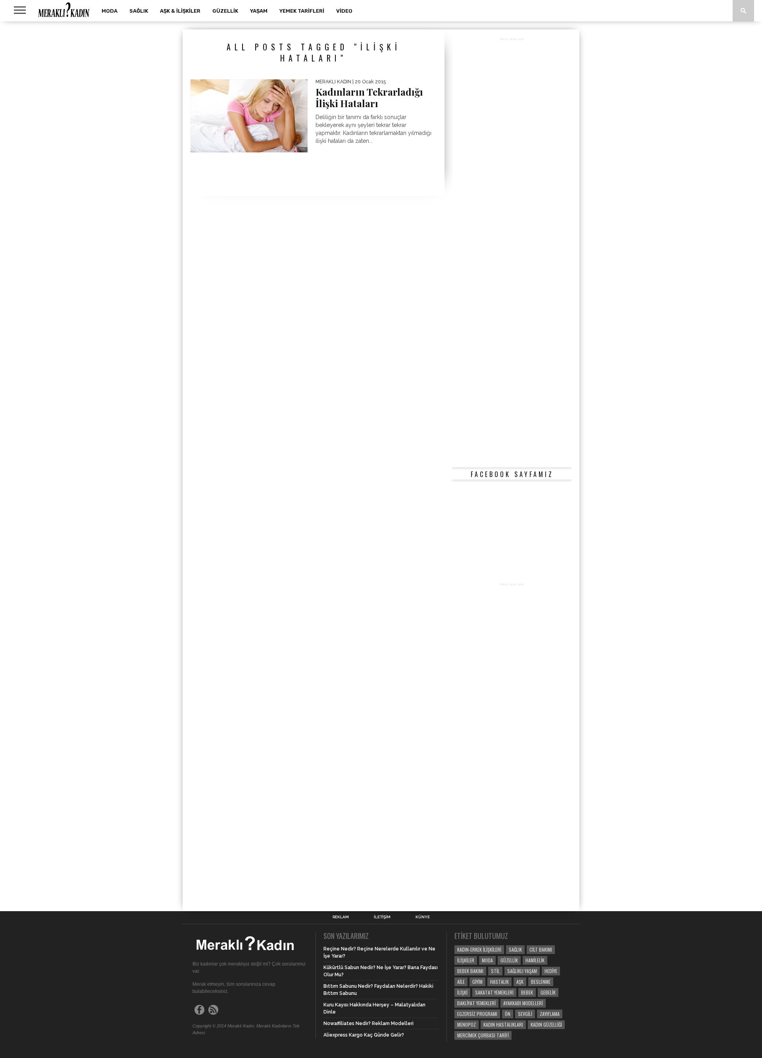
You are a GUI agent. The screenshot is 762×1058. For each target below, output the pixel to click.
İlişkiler (465, 960)
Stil (495, 971)
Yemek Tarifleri (301, 11)
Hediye (551, 971)
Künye (423, 917)
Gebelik (548, 992)
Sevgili (525, 1013)
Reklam (341, 917)
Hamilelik (535, 960)
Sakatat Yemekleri (494, 992)
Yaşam (258, 11)
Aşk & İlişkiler (180, 11)
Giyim (477, 981)
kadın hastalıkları (503, 1024)
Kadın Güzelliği (546, 1024)
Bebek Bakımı (470, 971)
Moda (109, 11)
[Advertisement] (512, 250)
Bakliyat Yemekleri (476, 1003)
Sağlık (138, 11)
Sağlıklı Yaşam (522, 971)
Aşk (519, 981)
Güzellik (225, 11)
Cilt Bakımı (540, 949)
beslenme (540, 981)
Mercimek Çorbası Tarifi (483, 1035)
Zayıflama (550, 1013)
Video (344, 11)
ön (507, 1013)
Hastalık (499, 981)
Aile (461, 981)
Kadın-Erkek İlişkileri (479, 949)
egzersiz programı (477, 1013)
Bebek (527, 992)
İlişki (462, 992)
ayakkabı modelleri (523, 1003)
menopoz (466, 1024)
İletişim (382, 917)
